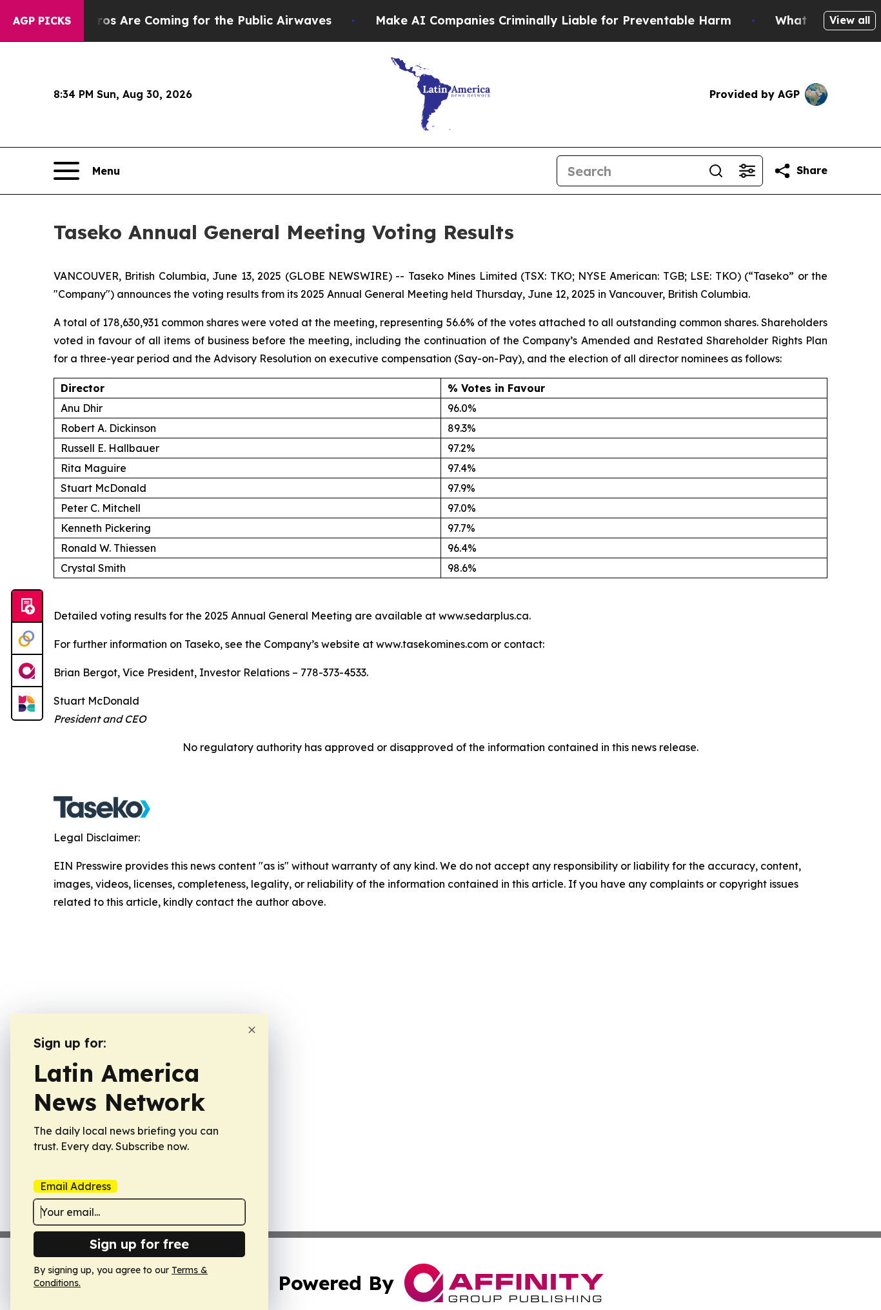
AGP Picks (42, 20)
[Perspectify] (27, 639)
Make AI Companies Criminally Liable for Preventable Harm (553, 20)
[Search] (715, 171)
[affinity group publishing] (27, 671)
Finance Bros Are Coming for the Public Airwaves (185, 20)
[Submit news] (27, 607)
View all (849, 20)
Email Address (75, 1186)
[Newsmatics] (27, 703)
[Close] (252, 1030)
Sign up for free (139, 1244)
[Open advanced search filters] (746, 171)
